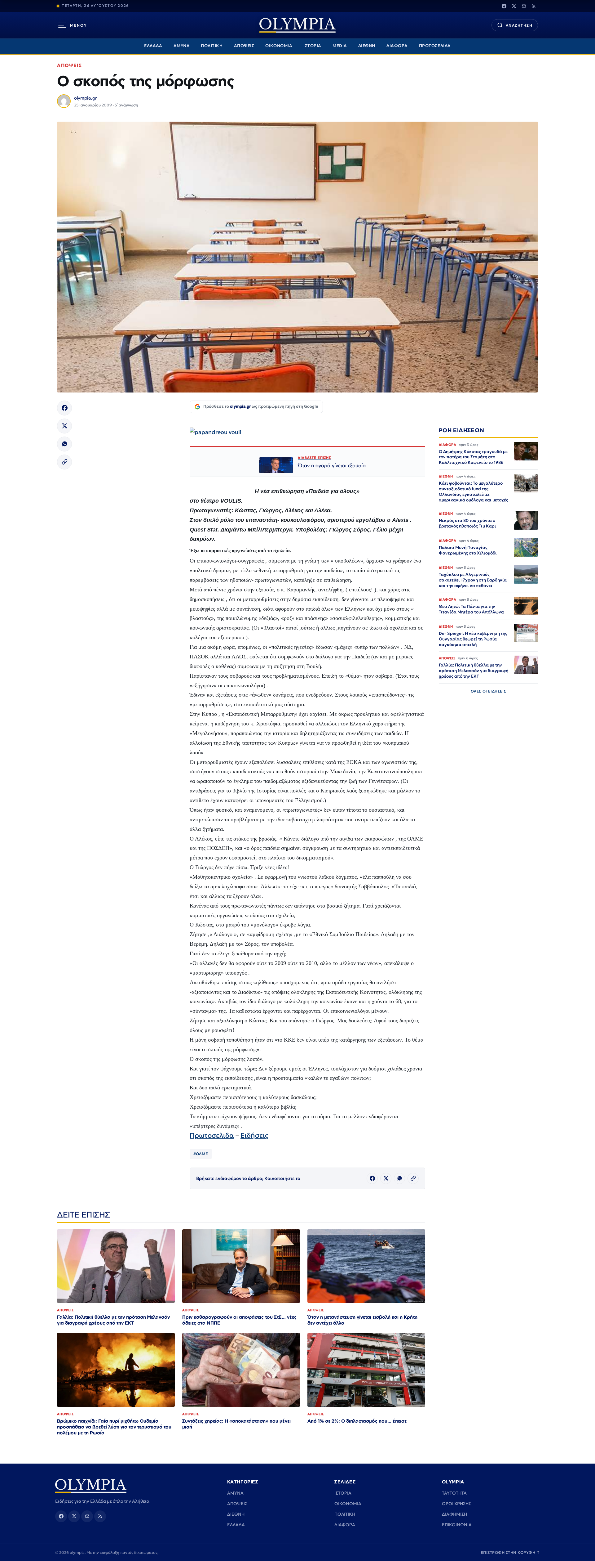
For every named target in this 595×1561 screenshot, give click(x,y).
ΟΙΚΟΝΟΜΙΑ (278, 45)
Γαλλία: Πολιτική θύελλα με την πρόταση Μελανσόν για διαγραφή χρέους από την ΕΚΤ (113, 1320)
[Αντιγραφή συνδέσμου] (64, 462)
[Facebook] (504, 6)
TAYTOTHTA (454, 1493)
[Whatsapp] (64, 444)
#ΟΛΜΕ (200, 1153)
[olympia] (297, 25)
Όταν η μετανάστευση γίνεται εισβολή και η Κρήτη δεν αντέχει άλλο (362, 1320)
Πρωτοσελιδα (212, 1135)
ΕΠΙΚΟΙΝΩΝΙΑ (457, 1524)
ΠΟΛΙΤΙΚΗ (212, 45)
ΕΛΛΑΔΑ (153, 45)
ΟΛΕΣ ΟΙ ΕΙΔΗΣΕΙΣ (488, 691)
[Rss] (533, 6)
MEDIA (340, 45)
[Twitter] (513, 6)
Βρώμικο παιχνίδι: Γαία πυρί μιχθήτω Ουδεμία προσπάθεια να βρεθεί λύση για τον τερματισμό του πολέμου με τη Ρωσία (114, 1427)
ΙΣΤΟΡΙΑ (312, 45)
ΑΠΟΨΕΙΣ (244, 45)
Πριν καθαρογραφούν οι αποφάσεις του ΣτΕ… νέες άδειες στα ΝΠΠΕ (239, 1320)
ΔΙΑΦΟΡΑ (397, 45)
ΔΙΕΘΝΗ (366, 45)
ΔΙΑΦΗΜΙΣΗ (454, 1514)
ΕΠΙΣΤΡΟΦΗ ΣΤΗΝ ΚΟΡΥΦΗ (510, 1552)
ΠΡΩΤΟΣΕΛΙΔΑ (435, 45)
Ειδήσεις (254, 1135)
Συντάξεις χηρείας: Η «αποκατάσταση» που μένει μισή (236, 1424)
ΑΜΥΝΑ (182, 45)
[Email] (523, 6)
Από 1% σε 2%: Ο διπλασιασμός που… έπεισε (357, 1421)
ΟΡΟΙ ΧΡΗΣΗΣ (456, 1503)
